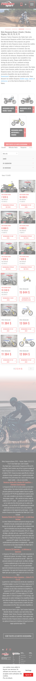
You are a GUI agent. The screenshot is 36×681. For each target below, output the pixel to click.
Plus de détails (7, 678)
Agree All (28, 675)
